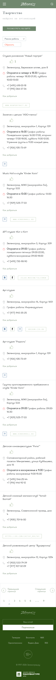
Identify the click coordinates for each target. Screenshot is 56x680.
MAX (42, 637)
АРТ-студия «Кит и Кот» (15, 231)
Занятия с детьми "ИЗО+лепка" (20, 114)
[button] (14, 39)
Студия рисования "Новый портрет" (23, 55)
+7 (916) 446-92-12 (16, 482)
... (37, 601)
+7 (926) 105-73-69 (16, 147)
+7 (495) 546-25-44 (17, 479)
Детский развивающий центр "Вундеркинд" (27, 545)
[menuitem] (16, 637)
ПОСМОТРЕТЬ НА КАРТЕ (19, 28)
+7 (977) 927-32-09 (16, 566)
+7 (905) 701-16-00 (16, 519)
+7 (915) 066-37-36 (17, 88)
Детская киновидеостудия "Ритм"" (21, 446)
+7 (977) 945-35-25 (17, 312)
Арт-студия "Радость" (14, 341)
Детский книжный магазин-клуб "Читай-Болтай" (25, 497)
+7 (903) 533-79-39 (17, 562)
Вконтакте (30, 637)
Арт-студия (9, 290)
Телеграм (16, 637)
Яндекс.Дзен (33, 643)
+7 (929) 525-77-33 (17, 203)
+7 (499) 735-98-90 (17, 261)
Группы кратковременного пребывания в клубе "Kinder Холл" (26, 386)
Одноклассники (15, 643)
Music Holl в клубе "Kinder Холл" (20, 173)
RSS (46, 643)
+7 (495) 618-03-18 (16, 85)
